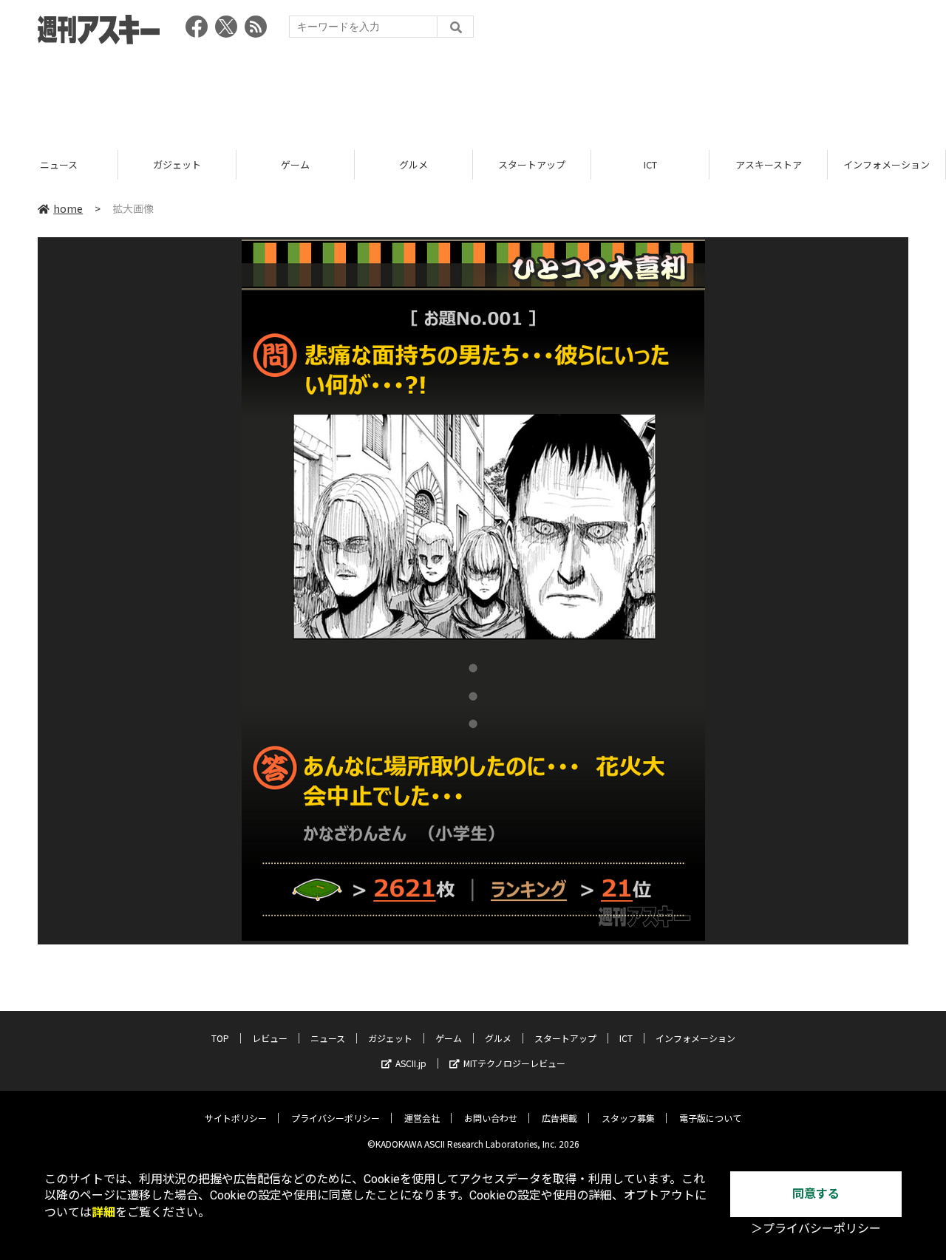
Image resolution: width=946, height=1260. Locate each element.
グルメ (413, 164)
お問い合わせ (490, 1117)
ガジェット (177, 164)
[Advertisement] (473, 92)
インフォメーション (886, 164)
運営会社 (422, 1117)
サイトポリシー (236, 1117)
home (68, 208)
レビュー (269, 1038)
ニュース (59, 164)
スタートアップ (531, 164)
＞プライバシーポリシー (816, 1229)
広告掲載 (559, 1117)
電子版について (710, 1117)
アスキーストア (768, 164)
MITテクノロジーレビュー (514, 1063)
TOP (220, 1038)
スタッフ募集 (628, 1117)
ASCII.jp (410, 1063)
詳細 (103, 1212)
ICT (650, 164)
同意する (816, 1194)
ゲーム (295, 164)
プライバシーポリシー (335, 1117)
